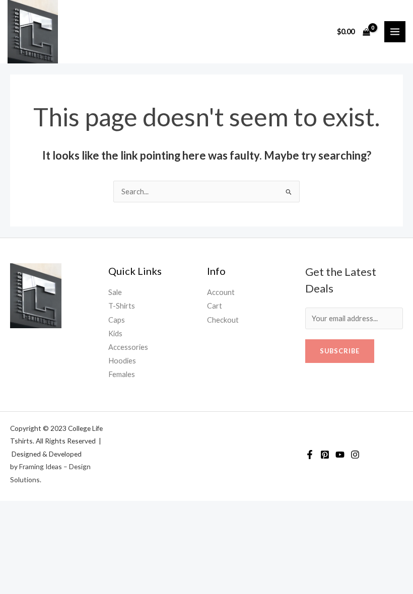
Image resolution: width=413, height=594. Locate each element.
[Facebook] (309, 454)
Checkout (223, 320)
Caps (116, 320)
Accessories (128, 347)
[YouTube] (340, 454)
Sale (115, 292)
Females (121, 374)
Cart (214, 306)
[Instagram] (355, 454)
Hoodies (122, 360)
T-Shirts (121, 306)
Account (221, 292)
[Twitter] (324, 454)
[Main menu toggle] (394, 31)
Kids (115, 333)
